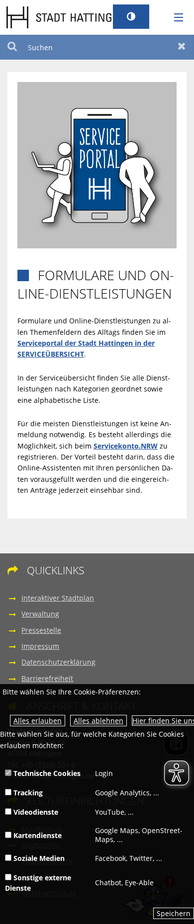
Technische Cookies (46, 773)
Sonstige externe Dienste (38, 883)
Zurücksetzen (182, 47)
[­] (175, 17)
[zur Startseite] (65, 16)
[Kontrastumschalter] (131, 16)
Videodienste (34, 812)
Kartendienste (36, 835)
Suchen (12, 47)
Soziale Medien (38, 858)
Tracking (27, 792)
